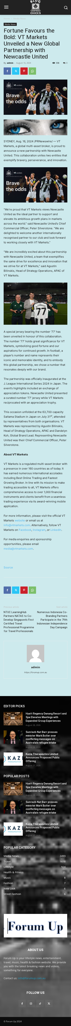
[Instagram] (31, 1003)
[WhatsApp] (32, 71)
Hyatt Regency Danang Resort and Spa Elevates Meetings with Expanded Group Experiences (46, 717)
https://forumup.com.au (35, 672)
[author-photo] (35, 662)
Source (8, 567)
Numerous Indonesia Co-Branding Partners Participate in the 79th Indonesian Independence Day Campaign (52, 620)
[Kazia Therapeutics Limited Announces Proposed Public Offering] (13, 759)
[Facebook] (7, 71)
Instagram (39, 530)
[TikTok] (40, 1003)
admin (10, 62)
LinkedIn (55, 530)
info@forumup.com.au (32, 978)
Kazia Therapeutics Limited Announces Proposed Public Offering (43, 758)
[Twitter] (15, 71)
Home (7, 18)
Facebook (25, 530)
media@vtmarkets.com (18, 548)
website (20, 520)
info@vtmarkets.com (17, 525)
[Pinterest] (24, 71)
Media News (19, 18)
